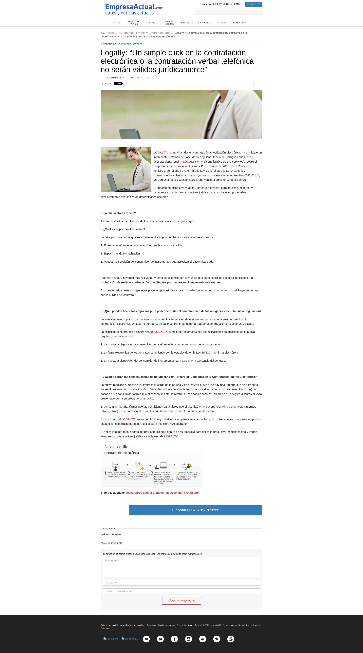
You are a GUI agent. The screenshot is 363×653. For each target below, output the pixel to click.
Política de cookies (185, 625)
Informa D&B (239, 23)
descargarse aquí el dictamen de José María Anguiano (162, 492)
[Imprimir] (258, 83)
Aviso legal (151, 625)
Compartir (107, 83)
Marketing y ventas (134, 22)
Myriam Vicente (142, 78)
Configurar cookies (166, 625)
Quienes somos (108, 625)
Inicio (104, 22)
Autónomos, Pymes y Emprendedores (144, 32)
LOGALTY (128, 419)
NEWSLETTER (253, 4)
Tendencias (187, 23)
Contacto (120, 625)
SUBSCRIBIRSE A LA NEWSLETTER (195, 510)
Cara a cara (204, 23)
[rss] (243, 4)
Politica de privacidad (135, 625)
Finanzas (116, 23)
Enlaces (198, 625)
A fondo (222, 23)
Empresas (151, 23)
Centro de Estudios (169, 22)
